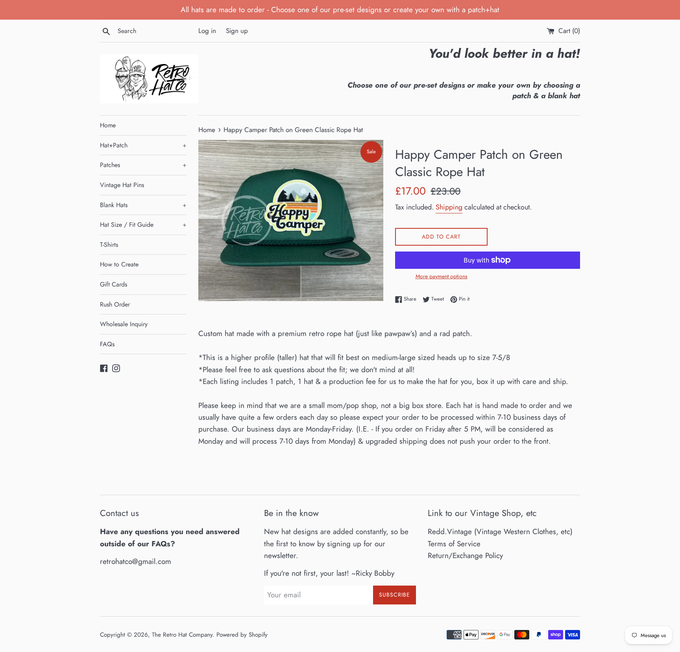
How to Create (119, 264)
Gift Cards (113, 284)
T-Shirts (109, 244)
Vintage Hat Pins (122, 184)
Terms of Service (454, 543)
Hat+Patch (143, 145)
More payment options (442, 276)
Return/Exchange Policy (465, 555)
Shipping (449, 207)
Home (108, 125)
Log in (207, 30)
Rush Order (115, 304)
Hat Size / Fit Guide (143, 224)
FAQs (107, 344)
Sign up (237, 30)
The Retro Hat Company (182, 634)
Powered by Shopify (242, 634)
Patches (143, 164)
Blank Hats (143, 204)
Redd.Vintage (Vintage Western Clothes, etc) (500, 531)
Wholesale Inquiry (124, 324)
